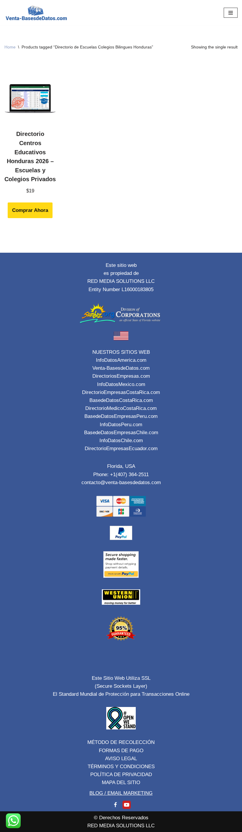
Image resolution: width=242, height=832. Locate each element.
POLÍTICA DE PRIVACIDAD (121, 774)
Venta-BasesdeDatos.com (121, 368)
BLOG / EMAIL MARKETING (121, 793)
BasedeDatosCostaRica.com (121, 400)
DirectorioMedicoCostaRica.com (121, 408)
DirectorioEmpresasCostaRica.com (121, 392)
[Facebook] (115, 805)
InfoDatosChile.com (121, 440)
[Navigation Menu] (231, 13)
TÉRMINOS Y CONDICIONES (121, 766)
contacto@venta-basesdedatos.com (121, 482)
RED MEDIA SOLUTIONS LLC (121, 825)
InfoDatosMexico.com (121, 384)
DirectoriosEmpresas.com (121, 376)
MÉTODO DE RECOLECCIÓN (121, 742)
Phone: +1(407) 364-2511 (121, 474)
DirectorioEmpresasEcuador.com (121, 448)
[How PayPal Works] (121, 538)
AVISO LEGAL (121, 758)
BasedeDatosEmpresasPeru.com (121, 416)
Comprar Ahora (30, 210)
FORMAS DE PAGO (121, 750)
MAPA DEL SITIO (121, 782)
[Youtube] (126, 805)
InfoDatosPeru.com (121, 424)
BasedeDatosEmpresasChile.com (121, 432)
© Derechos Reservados (121, 817)
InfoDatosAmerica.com (121, 360)
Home (10, 47)
